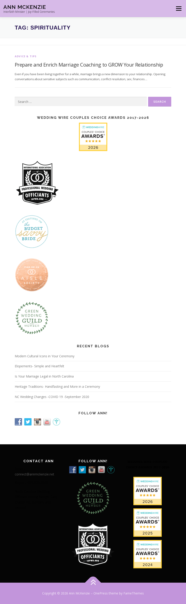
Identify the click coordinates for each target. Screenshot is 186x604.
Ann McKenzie (24, 7)
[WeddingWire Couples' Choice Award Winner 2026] (93, 136)
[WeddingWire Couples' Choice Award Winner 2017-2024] (147, 554)
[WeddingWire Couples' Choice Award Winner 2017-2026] (147, 490)
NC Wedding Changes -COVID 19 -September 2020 (52, 397)
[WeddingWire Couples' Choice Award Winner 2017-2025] (147, 522)
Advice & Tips (26, 56)
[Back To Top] (93, 582)
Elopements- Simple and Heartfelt (39, 366)
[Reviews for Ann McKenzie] (32, 317)
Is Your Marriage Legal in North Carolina (44, 376)
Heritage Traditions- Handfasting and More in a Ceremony (57, 386)
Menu (179, 8)
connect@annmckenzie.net (34, 474)
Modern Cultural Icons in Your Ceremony (44, 356)
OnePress (100, 593)
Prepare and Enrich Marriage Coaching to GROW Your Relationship (89, 64)
